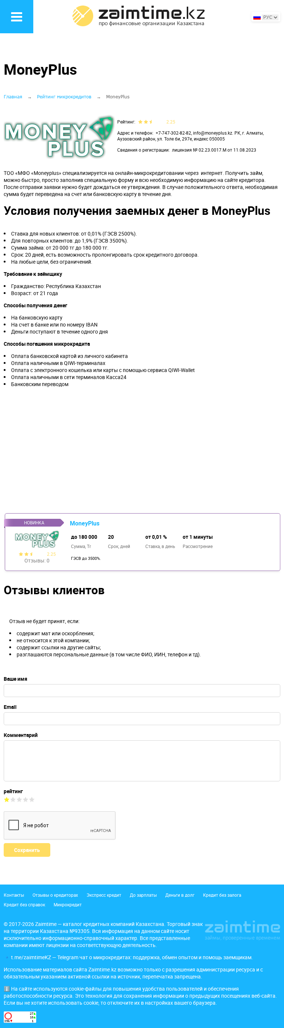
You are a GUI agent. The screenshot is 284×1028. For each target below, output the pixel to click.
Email (10, 706)
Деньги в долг (180, 895)
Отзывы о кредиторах (55, 895)
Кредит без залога (222, 895)
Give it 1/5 (7, 799)
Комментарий (21, 734)
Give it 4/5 (26, 799)
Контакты (14, 895)
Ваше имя (15, 678)
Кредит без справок (24, 904)
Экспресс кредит (104, 895)
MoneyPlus (84, 523)
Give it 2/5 (13, 799)
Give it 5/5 (32, 799)
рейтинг (13, 791)
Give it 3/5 (19, 799)
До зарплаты (143, 895)
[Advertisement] (142, 450)
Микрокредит (68, 904)
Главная (13, 96)
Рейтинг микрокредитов (64, 96)
